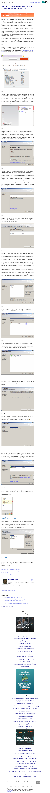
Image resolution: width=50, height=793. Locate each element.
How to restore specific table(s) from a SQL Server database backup (25, 758)
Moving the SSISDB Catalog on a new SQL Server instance (25, 659)
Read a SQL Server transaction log (25, 748)
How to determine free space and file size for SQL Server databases (25, 721)
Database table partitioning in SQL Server (25, 718)
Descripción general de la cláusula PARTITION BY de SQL (25, 636)
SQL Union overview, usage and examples (25, 728)
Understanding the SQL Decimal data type (25, 656)
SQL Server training (34, 2)
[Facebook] (31, 580)
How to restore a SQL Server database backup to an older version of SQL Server (25, 778)
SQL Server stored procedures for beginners (25, 716)
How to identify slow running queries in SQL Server (25, 710)
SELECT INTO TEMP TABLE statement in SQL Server (25, 654)
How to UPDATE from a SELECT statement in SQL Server (25, 667)
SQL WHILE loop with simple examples (25, 651)
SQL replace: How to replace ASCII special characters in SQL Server (25, 708)
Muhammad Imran (15, 10)
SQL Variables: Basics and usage (25, 643)
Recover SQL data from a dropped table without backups (25, 756)
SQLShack (7, 2)
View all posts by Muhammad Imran (8, 590)
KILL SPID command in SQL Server (25, 724)
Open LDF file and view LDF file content (25, 765)
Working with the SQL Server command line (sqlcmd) (25, 701)
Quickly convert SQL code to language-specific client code (25, 766)
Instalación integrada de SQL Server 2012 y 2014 (13, 600)
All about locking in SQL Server (25, 714)
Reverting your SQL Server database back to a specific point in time (25, 773)
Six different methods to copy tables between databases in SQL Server (25, 698)
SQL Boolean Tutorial (25, 666)
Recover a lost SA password (25, 641)
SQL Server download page (6, 574)
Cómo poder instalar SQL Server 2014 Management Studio (16, 603)
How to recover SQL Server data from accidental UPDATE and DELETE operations (25, 751)
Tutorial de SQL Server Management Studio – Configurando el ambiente (18, 599)
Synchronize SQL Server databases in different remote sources (25, 755)
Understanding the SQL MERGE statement (25, 640)
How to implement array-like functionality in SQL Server (25, 713)
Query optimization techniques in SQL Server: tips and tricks (25, 705)
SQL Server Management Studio (7, 606)
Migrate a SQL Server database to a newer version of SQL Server (25, 776)
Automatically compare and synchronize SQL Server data (25, 763)
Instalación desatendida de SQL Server (12, 602)
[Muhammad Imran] (5, 584)
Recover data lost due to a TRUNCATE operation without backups (25, 769)
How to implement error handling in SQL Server (25, 700)
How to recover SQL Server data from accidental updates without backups (25, 761)
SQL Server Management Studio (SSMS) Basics (10, 569)
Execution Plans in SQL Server (25, 661)
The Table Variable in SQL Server (25, 645)
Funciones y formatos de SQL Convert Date (25, 653)
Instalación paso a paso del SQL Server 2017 (13, 597)
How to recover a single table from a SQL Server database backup (25, 768)
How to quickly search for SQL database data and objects (25, 753)
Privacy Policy (10, 790)
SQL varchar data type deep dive (25, 711)
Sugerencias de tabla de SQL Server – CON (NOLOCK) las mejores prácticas (25, 649)
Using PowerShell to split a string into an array (25, 723)
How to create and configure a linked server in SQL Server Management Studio (25, 706)
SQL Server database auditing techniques (25, 750)
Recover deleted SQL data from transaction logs (25, 760)
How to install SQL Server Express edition (25, 726)
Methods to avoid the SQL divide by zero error (25, 703)
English (39, 2)
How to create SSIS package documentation (25, 774)
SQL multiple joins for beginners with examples (25, 648)
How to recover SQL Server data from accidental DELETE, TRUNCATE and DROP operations (25, 771)
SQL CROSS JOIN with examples (25, 646)
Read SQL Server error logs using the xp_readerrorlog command (25, 663)
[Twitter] (33, 580)
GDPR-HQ (9, 791)
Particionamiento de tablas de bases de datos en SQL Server (25, 658)
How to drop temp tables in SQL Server (25, 719)
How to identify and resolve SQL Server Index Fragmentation (25, 638)
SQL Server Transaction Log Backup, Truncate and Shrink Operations (25, 696)
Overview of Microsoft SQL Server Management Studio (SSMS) (25, 664)
